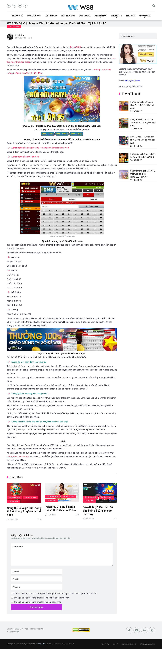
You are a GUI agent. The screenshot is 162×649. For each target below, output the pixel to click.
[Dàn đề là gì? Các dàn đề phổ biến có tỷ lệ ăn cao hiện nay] (100, 493)
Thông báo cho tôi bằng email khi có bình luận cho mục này (41, 597)
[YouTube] (14, 6)
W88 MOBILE (85, 16)
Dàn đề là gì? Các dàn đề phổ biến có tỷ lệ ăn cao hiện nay (98, 511)
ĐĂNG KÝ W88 (33, 16)
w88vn (21, 35)
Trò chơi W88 (14, 26)
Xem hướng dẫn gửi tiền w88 (25, 156)
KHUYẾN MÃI (101, 16)
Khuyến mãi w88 (14, 498)
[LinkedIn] (20, 6)
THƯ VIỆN (130, 16)
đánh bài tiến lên (21, 456)
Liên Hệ (115, 644)
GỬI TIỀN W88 (51, 16)
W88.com (41, 644)
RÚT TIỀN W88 (68, 16)
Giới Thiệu (105, 644)
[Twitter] (9, 6)
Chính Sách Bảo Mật (129, 644)
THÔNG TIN (116, 16)
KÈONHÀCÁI (144, 16)
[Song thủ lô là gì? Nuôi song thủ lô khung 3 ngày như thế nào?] (24, 493)
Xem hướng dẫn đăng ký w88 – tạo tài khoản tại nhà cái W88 (40, 147)
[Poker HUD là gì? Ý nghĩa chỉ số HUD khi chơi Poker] (62, 492)
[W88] (81, 7)
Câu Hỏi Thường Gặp (147, 644)
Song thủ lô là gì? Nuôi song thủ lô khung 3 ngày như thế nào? (24, 511)
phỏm (9, 456)
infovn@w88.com (132, 80)
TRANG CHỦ (17, 16)
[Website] (25, 6)
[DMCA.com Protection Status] (81, 631)
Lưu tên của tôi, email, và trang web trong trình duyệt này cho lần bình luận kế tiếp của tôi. (56, 593)
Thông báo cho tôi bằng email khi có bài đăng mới (37, 602)
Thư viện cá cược (30, 498)
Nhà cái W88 (75, 47)
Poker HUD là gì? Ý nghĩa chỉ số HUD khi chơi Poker (60, 508)
